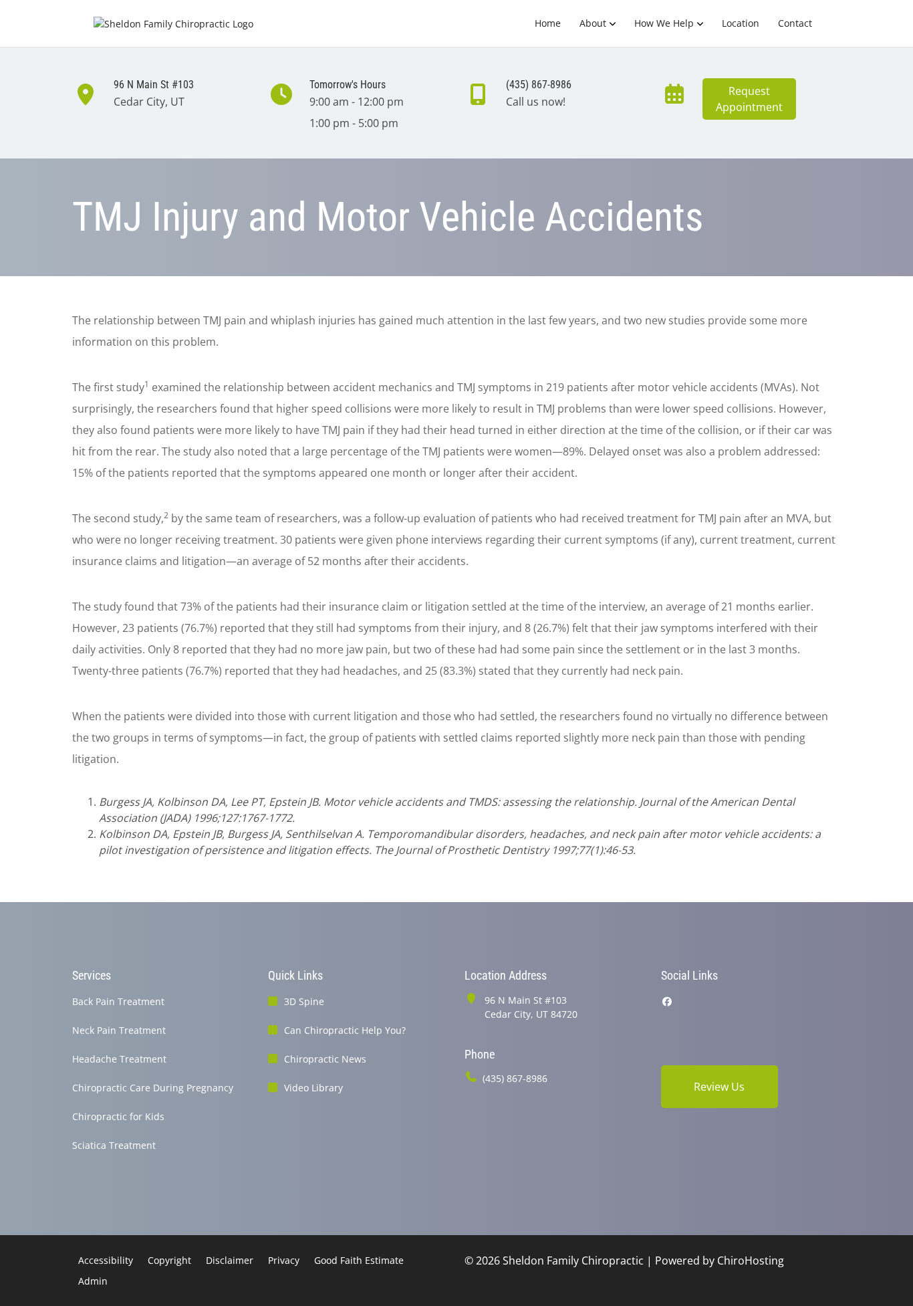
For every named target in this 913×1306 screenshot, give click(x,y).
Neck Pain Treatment (119, 1030)
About (592, 23)
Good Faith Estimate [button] (359, 1260)
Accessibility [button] (105, 1260)
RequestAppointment (749, 99)
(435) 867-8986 (515, 1078)
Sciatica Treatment (114, 1145)
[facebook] (667, 1001)
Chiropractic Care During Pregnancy (152, 1087)
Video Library (313, 1087)
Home (548, 23)
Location (740, 23)
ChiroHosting (750, 1260)
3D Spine (304, 1001)
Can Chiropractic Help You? (345, 1030)
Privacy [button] (283, 1260)
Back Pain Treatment (118, 1001)
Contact (795, 23)
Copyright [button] (169, 1260)
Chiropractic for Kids (118, 1116)
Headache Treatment (119, 1059)
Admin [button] (93, 1281)
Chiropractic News (325, 1059)
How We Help (664, 23)
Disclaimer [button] (229, 1260)
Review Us (719, 1086)
